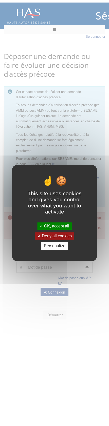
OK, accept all (56, 226)
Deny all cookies (56, 236)
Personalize (54, 246)
